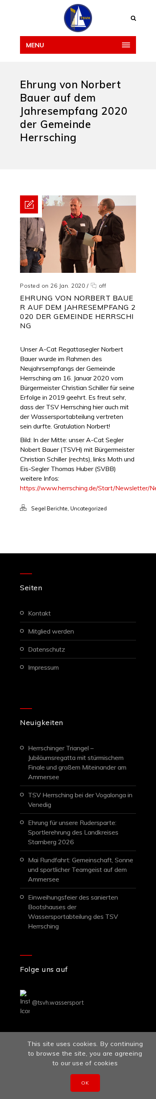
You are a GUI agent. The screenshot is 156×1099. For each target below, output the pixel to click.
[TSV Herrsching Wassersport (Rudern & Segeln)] (78, 18)
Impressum (43, 667)
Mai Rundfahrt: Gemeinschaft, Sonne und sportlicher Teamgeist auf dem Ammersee (80, 869)
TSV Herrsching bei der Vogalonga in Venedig (80, 800)
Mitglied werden (51, 631)
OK (85, 1083)
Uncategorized (88, 508)
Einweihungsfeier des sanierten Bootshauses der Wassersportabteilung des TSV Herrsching (73, 911)
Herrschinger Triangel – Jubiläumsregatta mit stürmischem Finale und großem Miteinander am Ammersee (77, 762)
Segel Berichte (49, 508)
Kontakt (39, 613)
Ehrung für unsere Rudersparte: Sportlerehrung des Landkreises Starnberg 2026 (73, 832)
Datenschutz (46, 649)
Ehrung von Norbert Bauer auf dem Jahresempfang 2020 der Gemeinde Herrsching (78, 311)
